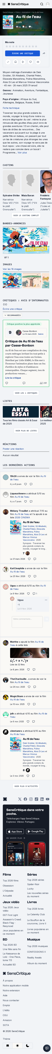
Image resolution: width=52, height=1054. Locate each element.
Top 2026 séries (35, 879)
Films (18, 12)
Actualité (7, 895)
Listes (7, 400)
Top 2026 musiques (37, 946)
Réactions (10, 444)
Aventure (29, 90)
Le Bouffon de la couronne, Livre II (36, 922)
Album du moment (37, 963)
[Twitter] (19, 800)
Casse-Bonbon (30, 331)
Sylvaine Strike (11, 195)
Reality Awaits (34, 957)
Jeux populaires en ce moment (13, 932)
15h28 (13, 476)
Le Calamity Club (36, 914)
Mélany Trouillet (19, 510)
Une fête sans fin (12, 949)
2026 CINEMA (22, 517)
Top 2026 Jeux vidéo (11, 909)
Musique (33, 939)
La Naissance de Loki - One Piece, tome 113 (12, 957)
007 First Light (10, 915)
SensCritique (8, 12)
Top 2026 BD (10, 944)
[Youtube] (47, 800)
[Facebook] (25, 800)
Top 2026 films (10, 880)
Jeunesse (8, 93)
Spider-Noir (33, 884)
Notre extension (11, 990)
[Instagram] (31, 800)
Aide (5, 995)
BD (5, 939)
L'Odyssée (8, 890)
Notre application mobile (16, 985)
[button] (48, 4)
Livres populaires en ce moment (38, 931)
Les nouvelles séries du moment (37, 895)
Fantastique (42, 90)
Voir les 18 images (12, 269)
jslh (12, 713)
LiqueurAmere (18, 493)
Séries (32, 874)
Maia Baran (27, 195)
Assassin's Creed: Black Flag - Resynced (12, 922)
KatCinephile (17, 568)
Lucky (30, 888)
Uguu (13, 585)
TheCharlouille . (19, 679)
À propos (8, 980)
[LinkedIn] (42, 800)
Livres (32, 902)
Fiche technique (11, 108)
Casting (8, 165)
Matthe (14, 641)
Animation (26, 12)
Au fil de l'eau (37, 12)
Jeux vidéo (11, 902)
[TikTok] (36, 800)
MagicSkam (16, 696)
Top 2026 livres (35, 908)
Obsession (8, 885)
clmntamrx (16, 731)
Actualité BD (9, 964)
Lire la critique (13, 377)
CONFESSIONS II (36, 951)
